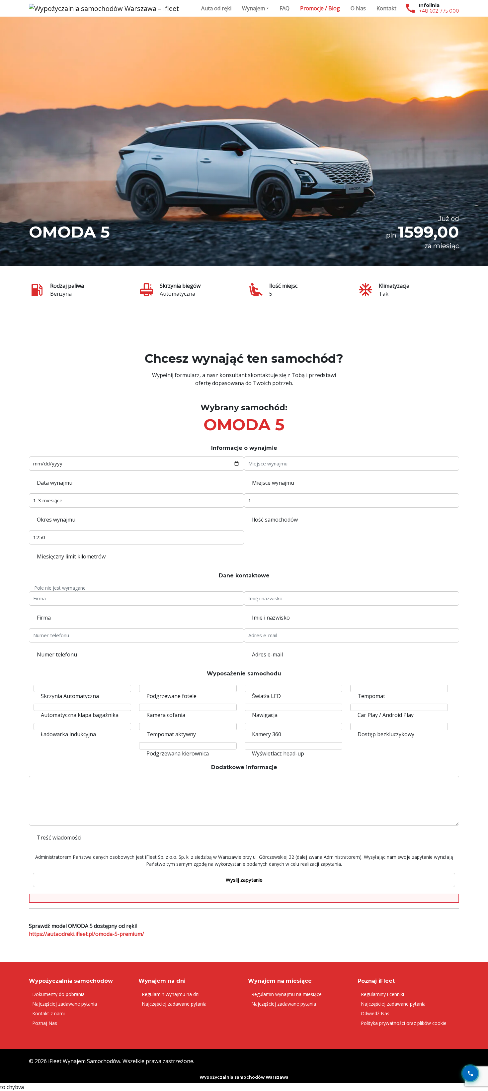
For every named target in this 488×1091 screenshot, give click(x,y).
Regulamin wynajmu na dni (171, 994)
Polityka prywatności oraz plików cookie (404, 1023)
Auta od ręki (216, 8)
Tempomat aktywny (171, 734)
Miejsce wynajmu (273, 482)
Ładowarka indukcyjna (68, 734)
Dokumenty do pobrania (58, 994)
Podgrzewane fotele (171, 696)
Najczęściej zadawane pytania (64, 1004)
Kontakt (386, 8)
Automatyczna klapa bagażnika (80, 715)
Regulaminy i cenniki (382, 994)
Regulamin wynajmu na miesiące (286, 994)
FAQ (284, 8)
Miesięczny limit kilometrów (71, 556)
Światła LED (266, 696)
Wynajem (253, 8)
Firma (44, 617)
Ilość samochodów (275, 519)
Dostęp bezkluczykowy (386, 734)
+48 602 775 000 (439, 11)
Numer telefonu (57, 654)
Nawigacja (265, 715)
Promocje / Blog (320, 8)
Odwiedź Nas (375, 1013)
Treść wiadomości (59, 837)
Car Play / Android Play (386, 715)
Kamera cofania (165, 715)
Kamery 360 (266, 734)
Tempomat (371, 696)
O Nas (358, 8)
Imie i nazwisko (271, 617)
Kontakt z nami (48, 1013)
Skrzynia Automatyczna (70, 696)
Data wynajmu (54, 482)
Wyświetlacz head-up (278, 753)
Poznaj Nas (44, 1023)
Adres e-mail (267, 654)
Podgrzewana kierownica (177, 753)
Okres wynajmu (56, 519)
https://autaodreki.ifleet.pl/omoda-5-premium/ (86, 934)
